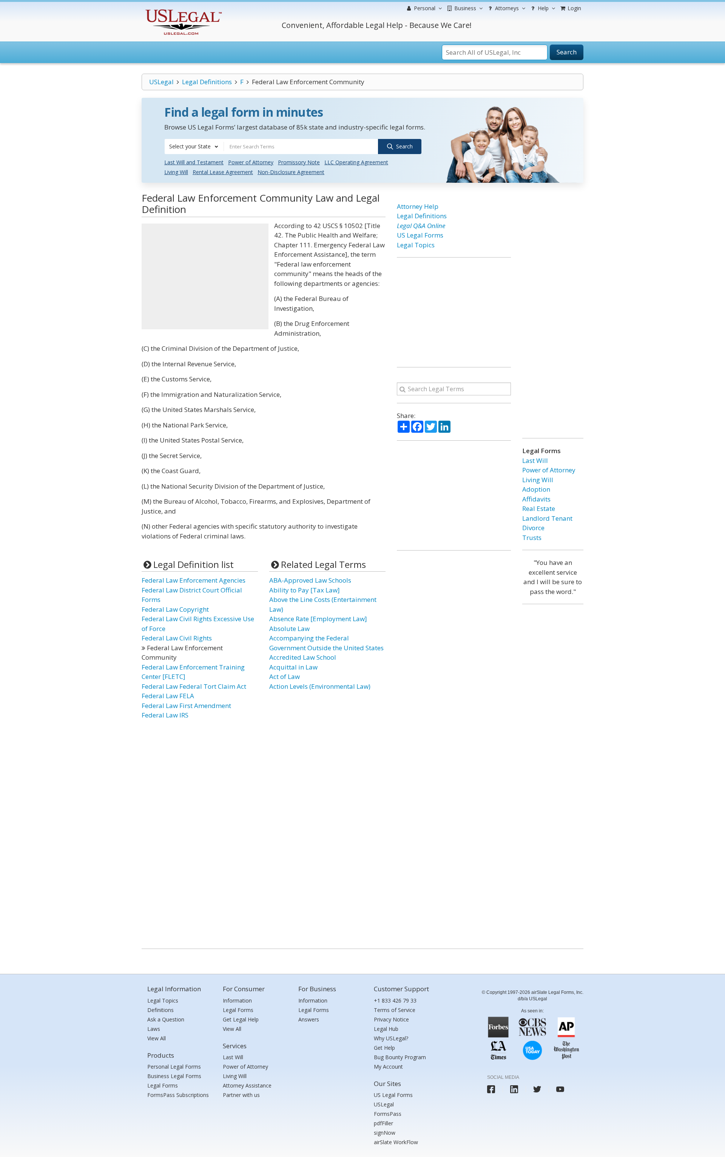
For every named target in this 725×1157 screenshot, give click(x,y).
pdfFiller (383, 1123)
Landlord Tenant (547, 518)
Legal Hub (386, 1028)
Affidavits (536, 499)
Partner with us (241, 1094)
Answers (308, 1019)
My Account (388, 1066)
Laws (153, 1028)
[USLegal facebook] (491, 1089)
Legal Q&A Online (421, 225)
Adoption (536, 489)
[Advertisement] (205, 276)
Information (237, 1000)
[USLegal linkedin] (514, 1089)
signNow (384, 1132)
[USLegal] (183, 10)
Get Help (384, 1047)
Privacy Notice (391, 1019)
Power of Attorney (250, 162)
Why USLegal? (391, 1038)
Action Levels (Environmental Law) (319, 686)
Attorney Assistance (247, 1085)
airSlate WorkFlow (396, 1142)
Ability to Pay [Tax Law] (304, 590)
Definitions (160, 1010)
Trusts (531, 537)
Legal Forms (162, 1085)
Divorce (533, 527)
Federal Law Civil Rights (177, 638)
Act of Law (284, 676)
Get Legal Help (241, 1019)
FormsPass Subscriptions (178, 1094)
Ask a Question (165, 1019)
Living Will (176, 172)
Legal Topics (416, 245)
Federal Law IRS (165, 715)
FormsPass (387, 1113)
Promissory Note (299, 162)
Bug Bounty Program (400, 1057)
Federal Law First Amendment (186, 705)
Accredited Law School (302, 657)
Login (573, 8)
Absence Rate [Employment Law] (318, 618)
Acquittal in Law (293, 667)
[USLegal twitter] (537, 1089)
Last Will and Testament (194, 162)
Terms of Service (394, 1010)
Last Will (535, 460)
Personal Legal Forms (174, 1066)
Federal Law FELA (168, 695)
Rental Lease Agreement (223, 172)
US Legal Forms (420, 235)
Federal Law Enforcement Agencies (193, 580)
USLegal (161, 81)
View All (156, 1038)
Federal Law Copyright (175, 609)
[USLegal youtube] (560, 1089)
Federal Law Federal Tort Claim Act (194, 686)
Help (542, 8)
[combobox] (194, 146)
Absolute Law (289, 628)
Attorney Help (417, 206)
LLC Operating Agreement (356, 162)
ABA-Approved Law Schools (310, 580)
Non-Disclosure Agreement (291, 172)
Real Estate (538, 508)
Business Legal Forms (174, 1076)
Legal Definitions (207, 81)
